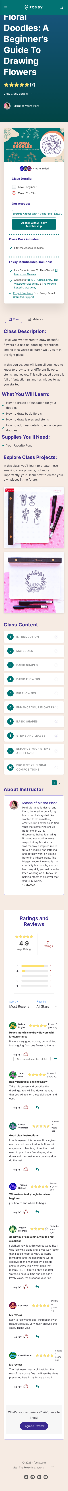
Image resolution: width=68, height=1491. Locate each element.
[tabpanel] (34, 468)
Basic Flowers (28, 679)
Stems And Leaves (31, 735)
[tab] (13, 319)
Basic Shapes (27, 665)
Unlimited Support (23, 297)
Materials (24, 651)
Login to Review (34, 1426)
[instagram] (39, 1477)
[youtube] (46, 1477)
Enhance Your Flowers (35, 707)
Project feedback (23, 293)
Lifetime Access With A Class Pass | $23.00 (34, 213)
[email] (26, 1477)
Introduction (27, 637)
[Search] (61, 7)
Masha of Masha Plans (39, 803)
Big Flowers (26, 693)
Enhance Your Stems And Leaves (33, 751)
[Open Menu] (6, 7)
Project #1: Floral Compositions (31, 767)
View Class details (16, 93)
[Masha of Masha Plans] (14, 804)
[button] (26, 1053)
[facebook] (32, 1477)
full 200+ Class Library (39, 279)
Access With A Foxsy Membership (34, 224)
